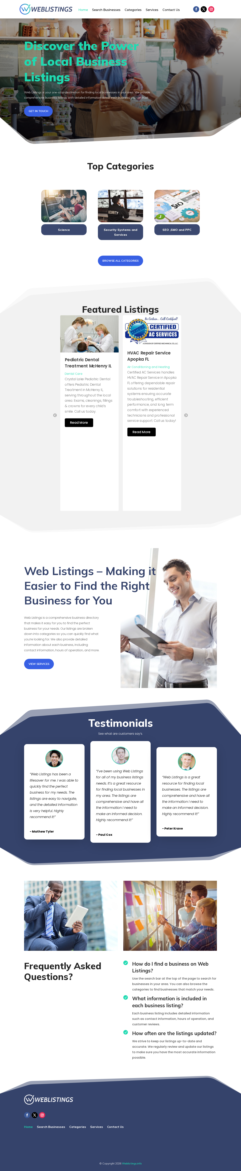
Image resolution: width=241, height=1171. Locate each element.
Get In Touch (38, 111)
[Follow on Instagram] (211, 9)
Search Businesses (106, 10)
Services (152, 10)
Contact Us (171, 10)
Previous (55, 415)
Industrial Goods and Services (149, 363)
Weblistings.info (132, 1163)
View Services (39, 664)
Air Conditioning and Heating (86, 367)
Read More (79, 431)
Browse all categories (120, 260)
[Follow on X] (204, 9)
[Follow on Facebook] (196, 9)
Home (83, 10)
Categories (133, 10)
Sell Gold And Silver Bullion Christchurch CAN (148, 349)
